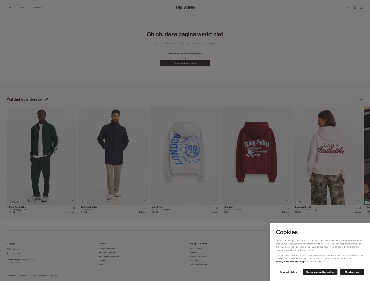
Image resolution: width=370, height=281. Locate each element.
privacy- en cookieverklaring (290, 262)
